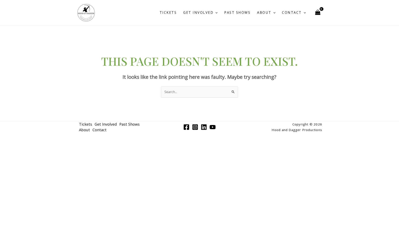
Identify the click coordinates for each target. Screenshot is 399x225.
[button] (215, 12)
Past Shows (237, 12)
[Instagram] (195, 127)
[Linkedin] (204, 127)
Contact (292, 12)
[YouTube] (212, 127)
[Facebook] (186, 127)
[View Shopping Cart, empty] (317, 12)
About (264, 12)
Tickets (168, 12)
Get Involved (198, 12)
